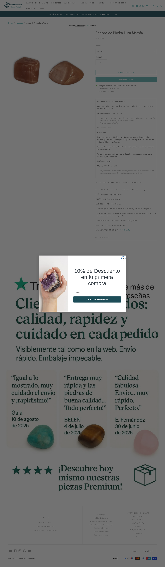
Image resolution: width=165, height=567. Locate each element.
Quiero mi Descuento (97, 299)
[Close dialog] (123, 258)
